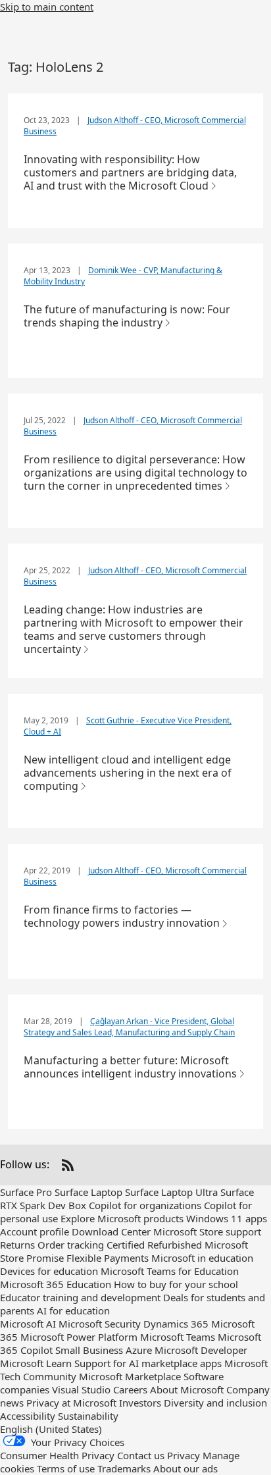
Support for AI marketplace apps (148, 1363)
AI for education (73, 1310)
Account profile (34, 1231)
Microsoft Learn (36, 1363)
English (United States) (51, 1429)
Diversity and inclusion (215, 1402)
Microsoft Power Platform (78, 1336)
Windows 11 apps (226, 1218)
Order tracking (70, 1244)
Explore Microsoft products (122, 1218)
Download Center (111, 1231)
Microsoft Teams (177, 1336)
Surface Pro (26, 1192)
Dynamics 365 (176, 1323)
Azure (139, 1350)
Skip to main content (46, 6)
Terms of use (66, 1468)
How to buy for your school (176, 1284)
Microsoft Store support (207, 1231)
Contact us (140, 1455)
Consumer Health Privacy (57, 1455)
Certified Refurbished (154, 1244)
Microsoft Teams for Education (170, 1271)
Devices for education (49, 1271)
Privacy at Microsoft (71, 1402)
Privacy (183, 1455)
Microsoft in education (202, 1257)
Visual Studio (81, 1389)
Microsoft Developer (201, 1350)
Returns (17, 1244)
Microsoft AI (28, 1323)
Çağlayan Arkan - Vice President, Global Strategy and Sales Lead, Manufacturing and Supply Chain (129, 1027)
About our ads (185, 1468)
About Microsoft (187, 1389)
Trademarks (124, 1468)
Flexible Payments (107, 1257)
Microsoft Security (100, 1323)
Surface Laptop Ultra (171, 1192)
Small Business (89, 1350)
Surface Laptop (88, 1192)
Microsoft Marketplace (130, 1376)
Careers (130, 1389)
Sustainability (88, 1415)
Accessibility (27, 1415)
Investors (140, 1402)
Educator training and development (80, 1297)
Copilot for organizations (145, 1205)
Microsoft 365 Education (55, 1284)
